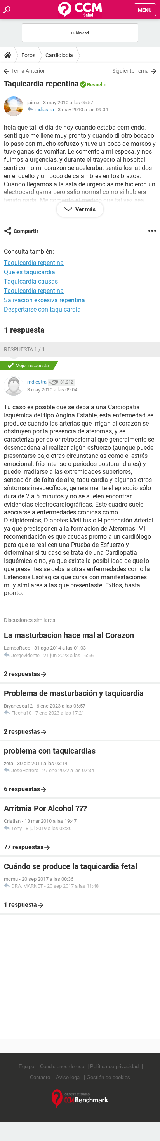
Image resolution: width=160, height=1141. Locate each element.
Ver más (85, 209)
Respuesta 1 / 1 (24, 349)
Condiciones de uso (62, 1066)
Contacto (40, 1077)
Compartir (26, 231)
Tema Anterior (28, 71)
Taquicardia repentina (34, 290)
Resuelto (96, 85)
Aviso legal (68, 1077)
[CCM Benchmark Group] (80, 1098)
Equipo (26, 1066)
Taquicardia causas (31, 281)
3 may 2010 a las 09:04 (83, 109)
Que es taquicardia (29, 272)
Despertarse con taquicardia (42, 309)
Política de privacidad (114, 1066)
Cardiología (59, 55)
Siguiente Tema (130, 71)
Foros (28, 55)
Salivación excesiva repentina (44, 300)
